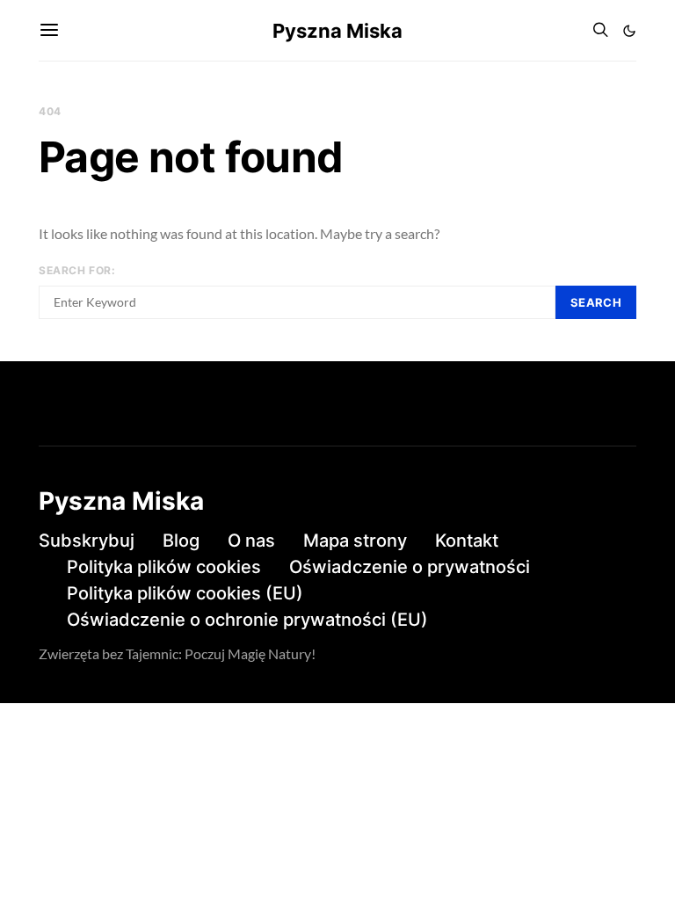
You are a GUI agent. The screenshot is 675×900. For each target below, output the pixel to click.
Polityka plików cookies (164, 566)
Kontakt (466, 540)
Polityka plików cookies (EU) (185, 593)
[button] (629, 31)
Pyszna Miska (337, 30)
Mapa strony (355, 540)
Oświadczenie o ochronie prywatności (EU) (247, 619)
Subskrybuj (86, 540)
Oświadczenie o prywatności (409, 566)
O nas (251, 540)
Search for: (77, 270)
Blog (181, 540)
